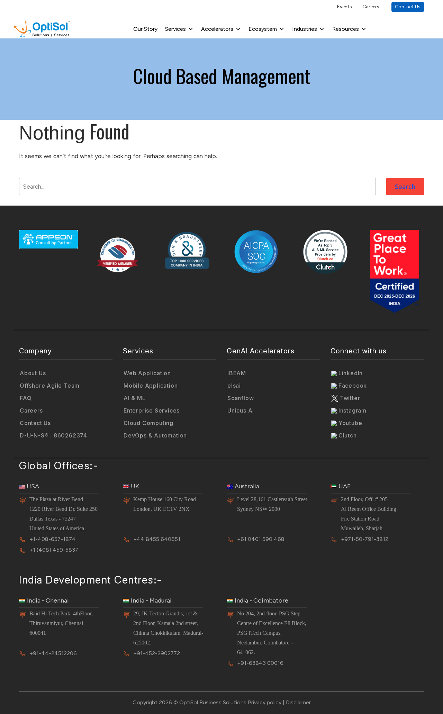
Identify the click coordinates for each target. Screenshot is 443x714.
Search (405, 186)
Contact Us (408, 7)
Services (175, 29)
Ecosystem (262, 29)
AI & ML (135, 398)
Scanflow (240, 398)
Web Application (147, 373)
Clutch (347, 435)
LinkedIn (350, 373)
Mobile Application (151, 385)
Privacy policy (264, 702)
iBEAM (236, 373)
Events (344, 7)
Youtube (349, 422)
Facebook (352, 385)
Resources (345, 29)
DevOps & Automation (155, 435)
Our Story (145, 29)
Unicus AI (240, 410)
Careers (370, 7)
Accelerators (217, 29)
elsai (234, 385)
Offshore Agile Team (50, 385)
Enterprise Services (152, 410)
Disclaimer (298, 702)
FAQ (25, 398)
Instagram (352, 410)
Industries (304, 29)
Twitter (349, 398)
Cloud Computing (148, 422)
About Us (33, 373)
